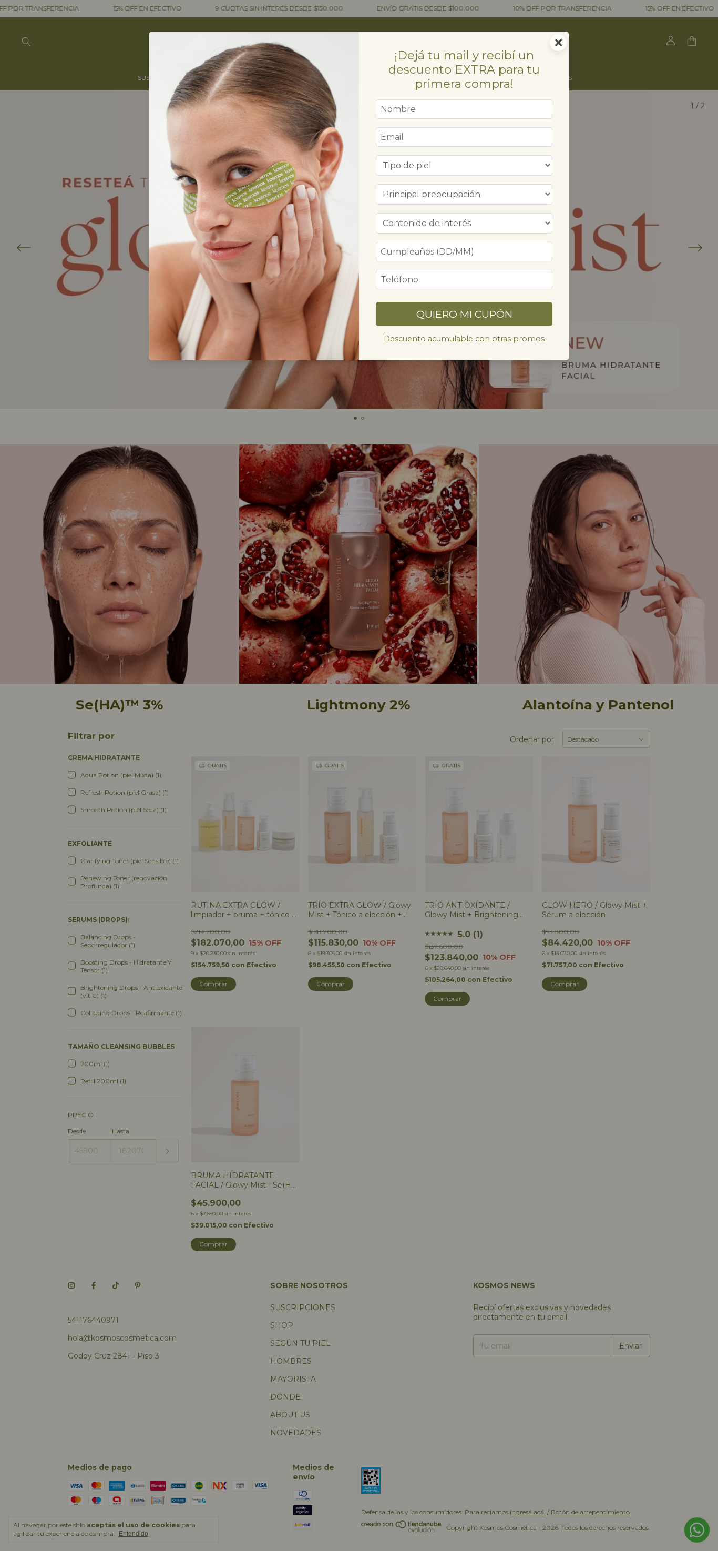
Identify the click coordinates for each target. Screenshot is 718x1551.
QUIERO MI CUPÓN (464, 314)
